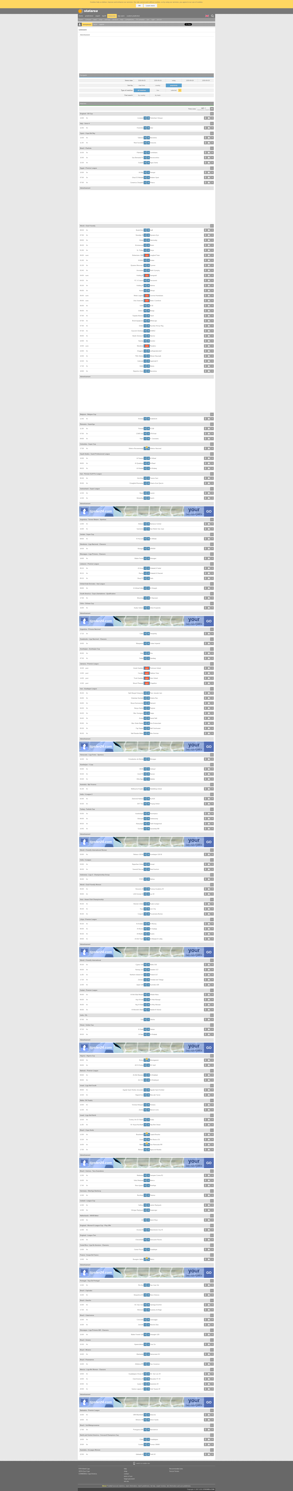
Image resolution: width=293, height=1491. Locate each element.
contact (126, 1474)
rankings (107, 20)
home (81, 16)
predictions (89, 16)
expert (98, 16)
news (95, 20)
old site (159, 20)
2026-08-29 (206, 80)
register (101, 24)
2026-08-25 (141, 80)
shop (100, 20)
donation (115, 20)
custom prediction (133, 16)
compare (88, 20)
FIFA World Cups (84, 1469)
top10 (104, 16)
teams (81, 20)
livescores (112, 16)
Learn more (150, 6)
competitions (129, 20)
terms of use (128, 1476)
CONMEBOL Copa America (88, 1474)
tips (148, 20)
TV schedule (140, 20)
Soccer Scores (174, 1471)
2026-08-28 (190, 80)
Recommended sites (176, 1469)
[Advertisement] (146, 54)
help (121, 20)
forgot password (129, 1479)
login (153, 20)
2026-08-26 (157, 80)
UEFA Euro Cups (84, 1471)
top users (121, 16)
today (174, 80)
